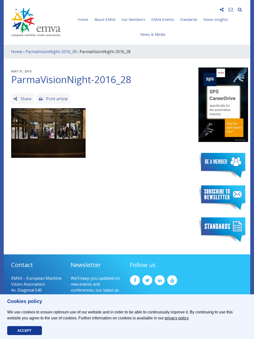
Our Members (133, 19)
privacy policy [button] (177, 318)
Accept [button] (24, 331)
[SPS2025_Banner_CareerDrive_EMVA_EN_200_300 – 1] (223, 104)
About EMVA (104, 19)
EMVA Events (162, 19)
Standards (188, 19)
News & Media (152, 34)
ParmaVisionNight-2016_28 (51, 51)
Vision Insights (215, 19)
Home (83, 19)
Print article (56, 99)
